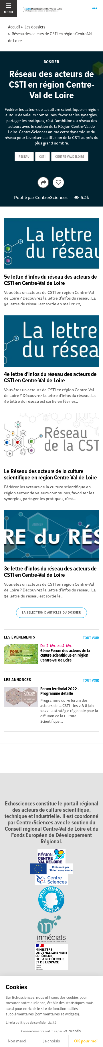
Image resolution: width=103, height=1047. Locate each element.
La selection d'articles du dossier (51, 612)
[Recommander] (58, 182)
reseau (24, 157)
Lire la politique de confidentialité (31, 1022)
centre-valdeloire (69, 157)
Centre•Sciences (51, 197)
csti (42, 157)
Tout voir (91, 638)
